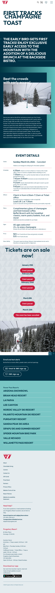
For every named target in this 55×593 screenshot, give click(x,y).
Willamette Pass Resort (18, 442)
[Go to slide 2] (3, 349)
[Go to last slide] (50, 353)
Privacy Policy (7, 487)
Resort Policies (7, 493)
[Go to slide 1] (1, 349)
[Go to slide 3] (4, 349)
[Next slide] (53, 353)
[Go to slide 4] (6, 349)
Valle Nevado (12, 438)
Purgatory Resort (14, 419)
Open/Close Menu (51, 2)
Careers (5, 469)
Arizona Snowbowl (15, 390)
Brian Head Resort (15, 395)
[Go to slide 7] (10, 349)
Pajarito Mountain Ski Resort (21, 414)
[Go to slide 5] (7, 349)
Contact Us (6, 473)
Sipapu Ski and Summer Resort (21, 428)
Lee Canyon (10, 404)
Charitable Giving (8, 466)
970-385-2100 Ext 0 (8, 517)
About (5, 463)
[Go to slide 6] (9, 349)
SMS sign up (14, 374)
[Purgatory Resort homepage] (5, 2)
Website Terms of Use (9, 490)
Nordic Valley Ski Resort (19, 409)
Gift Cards (6, 476)
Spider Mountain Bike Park (19, 433)
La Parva (8, 400)
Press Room (6, 480)
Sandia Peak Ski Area (16, 423)
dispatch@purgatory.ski (10, 521)
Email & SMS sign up (17, 368)
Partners (5, 483)
